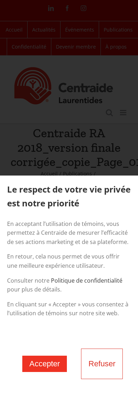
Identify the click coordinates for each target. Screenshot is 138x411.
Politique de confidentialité (86, 280)
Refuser (101, 363)
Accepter (44, 363)
